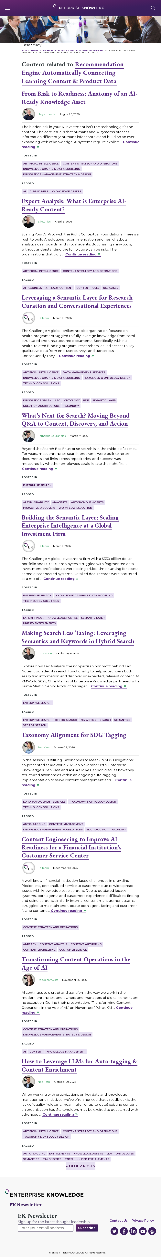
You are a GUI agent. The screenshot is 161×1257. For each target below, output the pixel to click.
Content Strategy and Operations (90, 163)
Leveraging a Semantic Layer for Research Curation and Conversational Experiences (77, 301)
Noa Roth (44, 1081)
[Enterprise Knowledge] (80, 7)
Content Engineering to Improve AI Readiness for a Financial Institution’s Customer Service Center (71, 847)
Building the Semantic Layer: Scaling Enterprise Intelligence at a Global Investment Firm (70, 525)
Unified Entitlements (39, 623)
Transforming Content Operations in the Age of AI (76, 963)
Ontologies (125, 1153)
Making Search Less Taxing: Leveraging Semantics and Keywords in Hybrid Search (78, 637)
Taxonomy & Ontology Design (107, 377)
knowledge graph (37, 400)
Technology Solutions (41, 383)
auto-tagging (34, 824)
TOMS (69, 1159)
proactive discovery (39, 507)
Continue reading (81, 254)
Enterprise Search (37, 485)
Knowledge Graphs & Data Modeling (51, 168)
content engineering (39, 949)
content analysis (53, 944)
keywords (88, 719)
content (36, 1051)
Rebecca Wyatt (48, 979)
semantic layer (104, 400)
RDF (86, 400)
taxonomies (52, 1159)
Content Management (66, 824)
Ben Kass (43, 747)
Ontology (72, 400)
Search (105, 719)
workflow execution (75, 507)
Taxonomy (71, 405)
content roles (88, 287)
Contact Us (119, 1220)
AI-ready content (59, 287)
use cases (110, 287)
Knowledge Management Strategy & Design (57, 174)
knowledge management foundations (53, 829)
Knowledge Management (66, 1051)
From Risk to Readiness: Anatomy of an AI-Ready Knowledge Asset (79, 97)
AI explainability (36, 502)
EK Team (43, 318)
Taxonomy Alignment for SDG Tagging (74, 735)
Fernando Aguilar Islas (52, 435)
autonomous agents (87, 502)
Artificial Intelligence (41, 163)
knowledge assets (66, 191)
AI (24, 191)
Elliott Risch (45, 221)
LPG (57, 400)
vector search (34, 725)
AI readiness (38, 191)
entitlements (59, 1153)
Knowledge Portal (63, 617)
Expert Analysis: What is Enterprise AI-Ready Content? (74, 205)
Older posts (80, 1166)
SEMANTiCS (122, 719)
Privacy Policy (143, 1220)
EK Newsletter (37, 1216)
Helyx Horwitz (46, 114)
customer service (73, 949)
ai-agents (60, 502)
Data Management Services (84, 372)
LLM (109, 1153)
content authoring (86, 944)
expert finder (33, 617)
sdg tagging (96, 829)
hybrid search (66, 719)
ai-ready (29, 944)
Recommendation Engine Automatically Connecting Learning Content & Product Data (73, 72)
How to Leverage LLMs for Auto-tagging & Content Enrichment (79, 1065)
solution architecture (41, 405)
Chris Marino (46, 653)
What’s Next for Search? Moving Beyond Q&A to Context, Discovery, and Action (76, 419)
